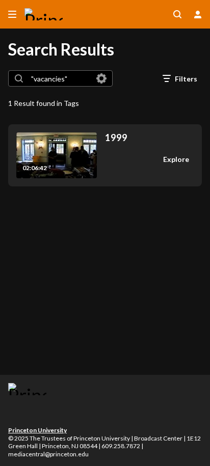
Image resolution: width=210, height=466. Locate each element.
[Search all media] (177, 14)
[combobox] (60, 78)
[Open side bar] (12, 14)
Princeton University (37, 430)
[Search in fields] (101, 78)
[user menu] (198, 14)
